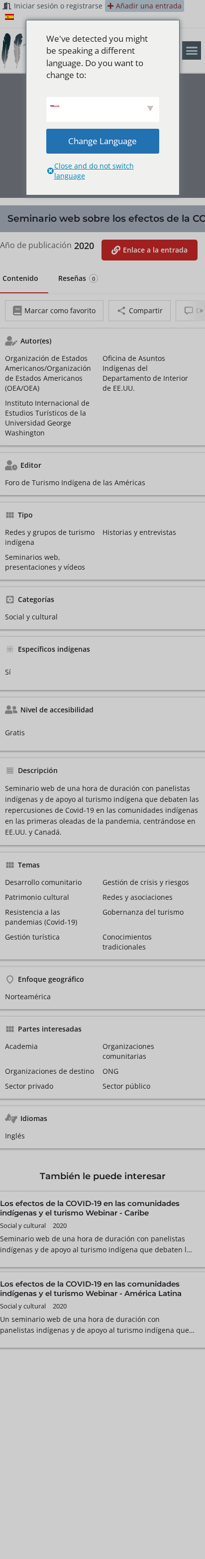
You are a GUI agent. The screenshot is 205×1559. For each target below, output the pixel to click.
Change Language (102, 141)
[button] (191, 50)
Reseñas (76, 278)
